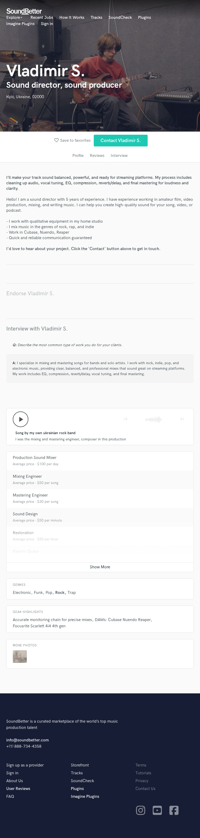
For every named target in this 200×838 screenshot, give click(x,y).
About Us (14, 780)
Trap (71, 592)
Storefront (80, 765)
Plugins (144, 17)
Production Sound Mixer (35, 457)
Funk (38, 592)
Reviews (97, 155)
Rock (60, 592)
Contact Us (145, 788)
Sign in (47, 23)
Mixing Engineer (27, 476)
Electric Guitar (26, 551)
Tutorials (143, 773)
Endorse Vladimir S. (30, 293)
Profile (78, 155)
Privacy (141, 780)
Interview (119, 155)
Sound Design (25, 514)
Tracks (96, 17)
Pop (49, 592)
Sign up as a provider (25, 765)
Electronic (22, 592)
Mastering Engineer (30, 495)
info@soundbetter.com (27, 740)
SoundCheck (120, 17)
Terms (140, 765)
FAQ (10, 796)
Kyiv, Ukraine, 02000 (25, 97)
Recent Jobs (41, 17)
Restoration (23, 532)
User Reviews (18, 788)
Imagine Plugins (20, 23)
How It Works (71, 17)
